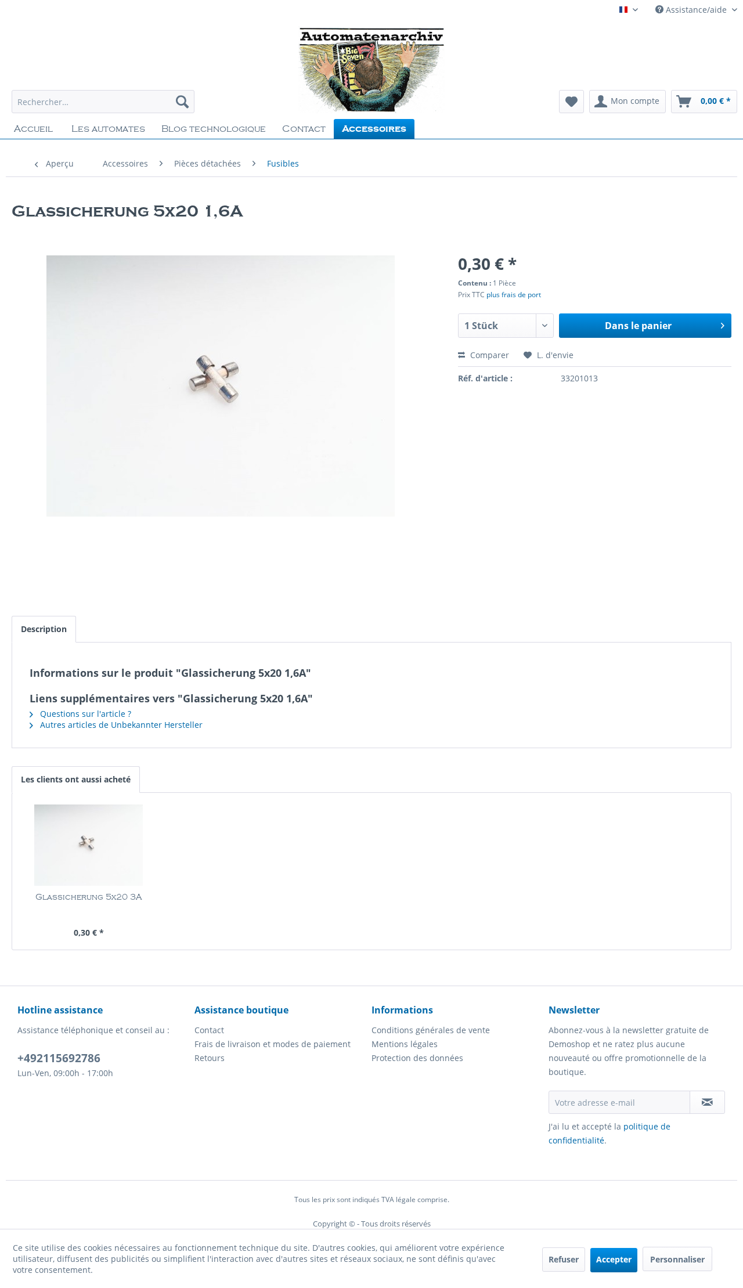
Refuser (564, 1259)
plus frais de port (513, 295)
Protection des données (417, 1057)
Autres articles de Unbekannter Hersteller (120, 724)
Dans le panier (638, 325)
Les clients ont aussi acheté (76, 779)
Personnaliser (677, 1259)
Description (44, 628)
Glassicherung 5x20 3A (88, 897)
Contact (209, 1030)
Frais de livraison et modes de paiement (272, 1043)
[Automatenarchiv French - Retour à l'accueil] (371, 69)
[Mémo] (571, 101)
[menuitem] (103, 101)
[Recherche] (182, 101)
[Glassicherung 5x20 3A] (89, 845)
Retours (209, 1057)
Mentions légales (405, 1043)
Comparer (488, 354)
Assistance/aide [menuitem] (696, 9)
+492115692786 (58, 1058)
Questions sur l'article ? (84, 713)
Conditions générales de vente (431, 1030)
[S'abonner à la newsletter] (707, 1102)
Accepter (614, 1259)
